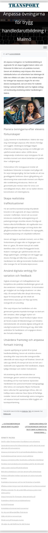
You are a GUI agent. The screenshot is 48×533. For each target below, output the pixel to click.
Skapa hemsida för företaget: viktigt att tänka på (18, 497)
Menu (24, 47)
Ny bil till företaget (7, 504)
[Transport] (24, 7)
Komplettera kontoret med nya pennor (14, 508)
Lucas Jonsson (14, 54)
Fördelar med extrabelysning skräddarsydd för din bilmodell (22, 464)
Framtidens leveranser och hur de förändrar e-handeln (20, 482)
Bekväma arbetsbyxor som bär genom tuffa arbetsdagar (21, 472)
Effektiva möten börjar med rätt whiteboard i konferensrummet (23, 486)
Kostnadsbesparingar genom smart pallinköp (10, 425)
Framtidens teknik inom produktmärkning (15, 500)
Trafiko (6, 139)
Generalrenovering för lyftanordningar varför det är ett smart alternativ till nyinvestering (36, 428)
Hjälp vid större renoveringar (11, 516)
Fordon (25, 411)
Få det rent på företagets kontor (12, 520)
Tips (29, 411)
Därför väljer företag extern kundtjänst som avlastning (20, 441)
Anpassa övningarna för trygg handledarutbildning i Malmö (22, 452)
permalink (7, 414)
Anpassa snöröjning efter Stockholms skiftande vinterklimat (22, 460)
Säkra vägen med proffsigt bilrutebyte (14, 468)
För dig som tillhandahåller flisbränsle (14, 512)
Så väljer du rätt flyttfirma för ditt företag (15, 524)
